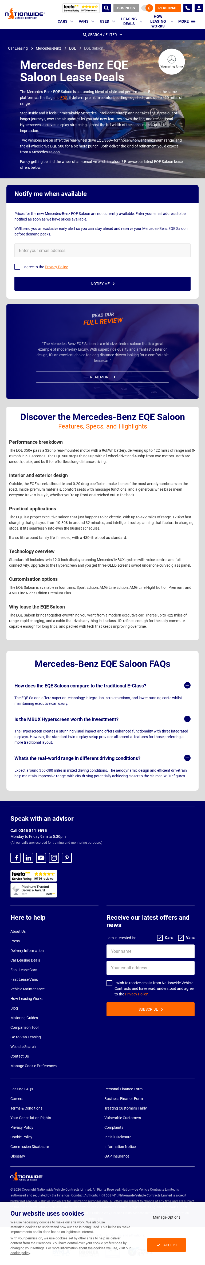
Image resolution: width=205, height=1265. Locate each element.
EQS (63, 97)
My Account (199, 8)
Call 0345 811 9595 (28, 830)
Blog (14, 1008)
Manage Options (166, 1217)
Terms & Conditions (26, 1108)
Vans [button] (84, 21)
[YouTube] (41, 858)
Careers (16, 1098)
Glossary (17, 1156)
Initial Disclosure (117, 1137)
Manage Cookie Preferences (33, 1066)
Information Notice (120, 1146)
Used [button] (104, 21)
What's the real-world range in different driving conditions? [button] (77, 758)
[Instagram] (54, 858)
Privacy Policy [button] (56, 267)
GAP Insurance (116, 1156)
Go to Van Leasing (25, 1037)
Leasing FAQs (21, 1089)
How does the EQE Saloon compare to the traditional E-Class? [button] (80, 685)
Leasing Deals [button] (129, 21)
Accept (170, 1245)
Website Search (23, 1046)
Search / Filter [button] (102, 35)
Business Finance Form (123, 1098)
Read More (100, 377)
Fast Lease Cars (23, 970)
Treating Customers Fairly (125, 1108)
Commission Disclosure (29, 1146)
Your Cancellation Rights (30, 1118)
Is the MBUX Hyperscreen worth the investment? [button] (66, 719)
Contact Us (19, 1056)
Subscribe (148, 1009)
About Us (18, 931)
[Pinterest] (67, 858)
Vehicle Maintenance (27, 989)
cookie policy (20, 1253)
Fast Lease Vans (24, 979)
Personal (168, 8)
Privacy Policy (136, 994)
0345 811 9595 (187, 8)
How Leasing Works (26, 998)
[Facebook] (15, 858)
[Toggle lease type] (147, 8)
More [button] (183, 21)
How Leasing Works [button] (158, 21)
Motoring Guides (24, 1018)
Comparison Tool (24, 1027)
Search (106, 8)
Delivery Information (27, 950)
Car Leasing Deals (25, 960)
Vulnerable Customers (122, 1118)
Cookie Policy (21, 1137)
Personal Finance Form (123, 1089)
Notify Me (100, 284)
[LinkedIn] (28, 858)
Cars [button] (63, 21)
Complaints (113, 1127)
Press (15, 941)
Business (126, 8)
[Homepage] (25, 13)
